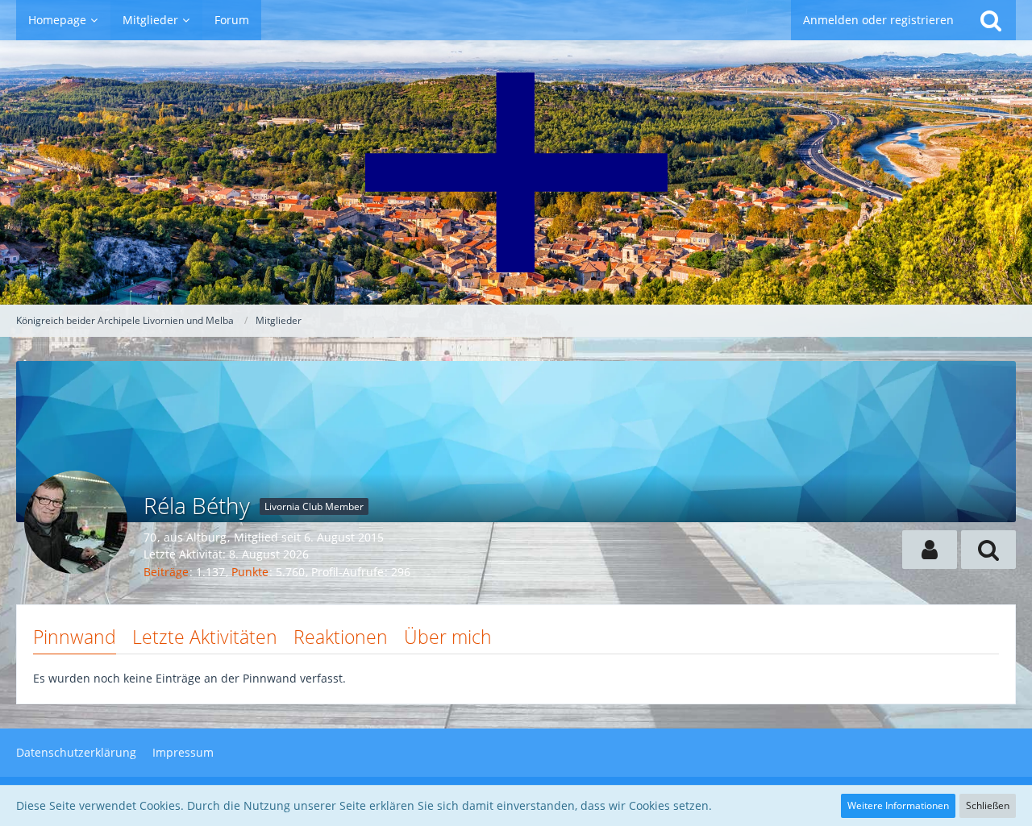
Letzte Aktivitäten (204, 637)
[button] (929, 549)
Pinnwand (74, 637)
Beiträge (166, 571)
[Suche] (991, 20)
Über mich (448, 637)
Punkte (249, 571)
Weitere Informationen (898, 805)
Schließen (987, 805)
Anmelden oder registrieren (878, 19)
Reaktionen (340, 637)
